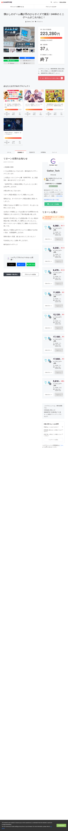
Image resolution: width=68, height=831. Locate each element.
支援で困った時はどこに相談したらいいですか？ (53, 435)
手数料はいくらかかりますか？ (51, 427)
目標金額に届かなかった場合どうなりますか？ (53, 430)
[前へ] (5, 37)
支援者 (31, 152)
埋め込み (12, 63)
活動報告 (20, 152)
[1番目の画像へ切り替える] (6, 50)
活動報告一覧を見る (12, 274)
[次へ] (32, 37)
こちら (61, 445)
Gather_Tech (30, 21)
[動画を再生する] (19, 37)
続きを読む (59, 196)
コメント (54, 152)
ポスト (12, 58)
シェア (27, 58)
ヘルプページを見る (53, 439)
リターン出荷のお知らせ (16, 158)
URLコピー (28, 60)
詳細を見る (47, 239)
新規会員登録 (63, 2)
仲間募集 (43, 152)
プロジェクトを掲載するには (17, 6)
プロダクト (40, 21)
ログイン (56, 2)
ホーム (9, 152)
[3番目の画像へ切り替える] (19, 50)
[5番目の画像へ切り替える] (32, 50)
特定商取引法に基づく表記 (51, 199)
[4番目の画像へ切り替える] (25, 50)
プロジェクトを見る (30, 274)
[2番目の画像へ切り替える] (12, 50)
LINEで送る (12, 60)
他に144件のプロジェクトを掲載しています (54, 179)
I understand (61, 825)
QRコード (28, 63)
